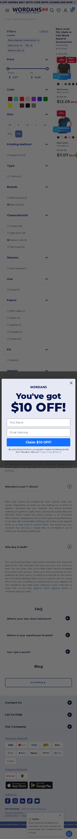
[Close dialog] (71, 383)
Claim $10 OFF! (39, 442)
